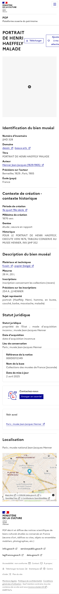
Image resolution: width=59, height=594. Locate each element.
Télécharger (35, 40)
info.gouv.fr (8, 548)
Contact (35, 563)
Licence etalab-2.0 (36, 587)
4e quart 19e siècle (13, 210)
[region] (29, 477)
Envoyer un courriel (31, 396)
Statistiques (34, 568)
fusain (5, 266)
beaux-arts (21, 148)
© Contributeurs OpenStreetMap (34, 498)
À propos (48, 563)
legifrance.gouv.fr (11, 555)
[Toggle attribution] (53, 495)
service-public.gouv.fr (32, 548)
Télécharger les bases (15, 568)
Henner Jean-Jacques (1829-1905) (21, 165)
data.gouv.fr (33, 555)
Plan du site (17, 574)
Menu (55, 4)
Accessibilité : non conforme (14, 563)
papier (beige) (22, 266)
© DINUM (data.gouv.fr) (26, 495)
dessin (6, 148)
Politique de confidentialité (30, 581)
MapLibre (9, 495)
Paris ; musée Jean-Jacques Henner (23, 424)
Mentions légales (9, 581)
